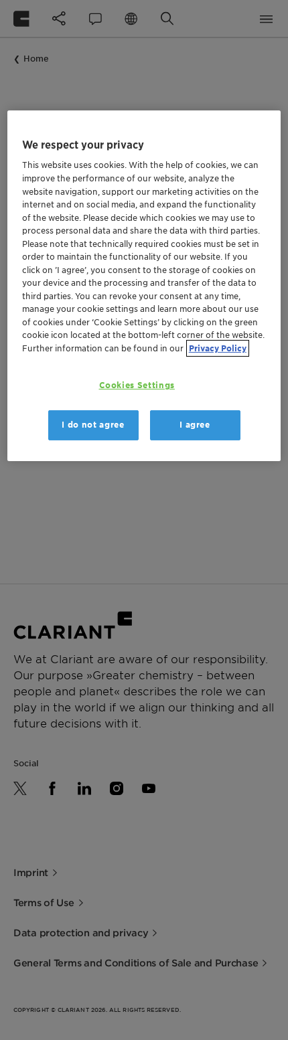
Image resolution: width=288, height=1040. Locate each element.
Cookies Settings (137, 385)
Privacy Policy (217, 348)
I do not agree (93, 424)
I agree (194, 424)
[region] (144, 285)
